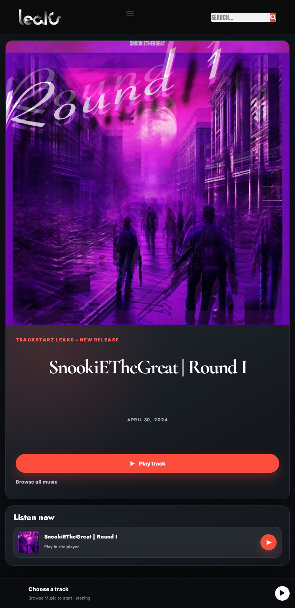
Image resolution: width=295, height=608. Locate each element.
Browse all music (37, 482)
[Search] (273, 17)
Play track (147, 463)
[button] (130, 13)
